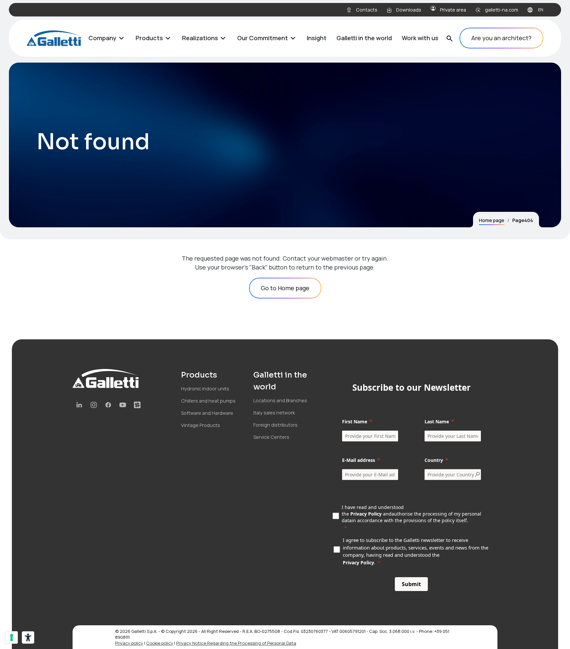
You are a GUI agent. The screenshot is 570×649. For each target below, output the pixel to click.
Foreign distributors (275, 425)
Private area (453, 10)
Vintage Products (200, 425)
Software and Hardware (207, 413)
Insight (317, 38)
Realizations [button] (200, 38)
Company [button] (102, 38)
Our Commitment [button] (262, 38)
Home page (491, 220)
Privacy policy (129, 643)
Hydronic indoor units (205, 388)
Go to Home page (285, 288)
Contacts (366, 10)
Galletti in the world (364, 38)
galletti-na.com (501, 10)
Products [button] (149, 38)
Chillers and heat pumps (208, 401)
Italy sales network (274, 412)
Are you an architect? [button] (501, 38)
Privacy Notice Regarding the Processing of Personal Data (236, 643)
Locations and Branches (280, 400)
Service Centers (271, 437)
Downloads (408, 10)
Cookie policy (159, 643)
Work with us (420, 38)
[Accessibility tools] (28, 637)
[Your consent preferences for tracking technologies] (11, 637)
